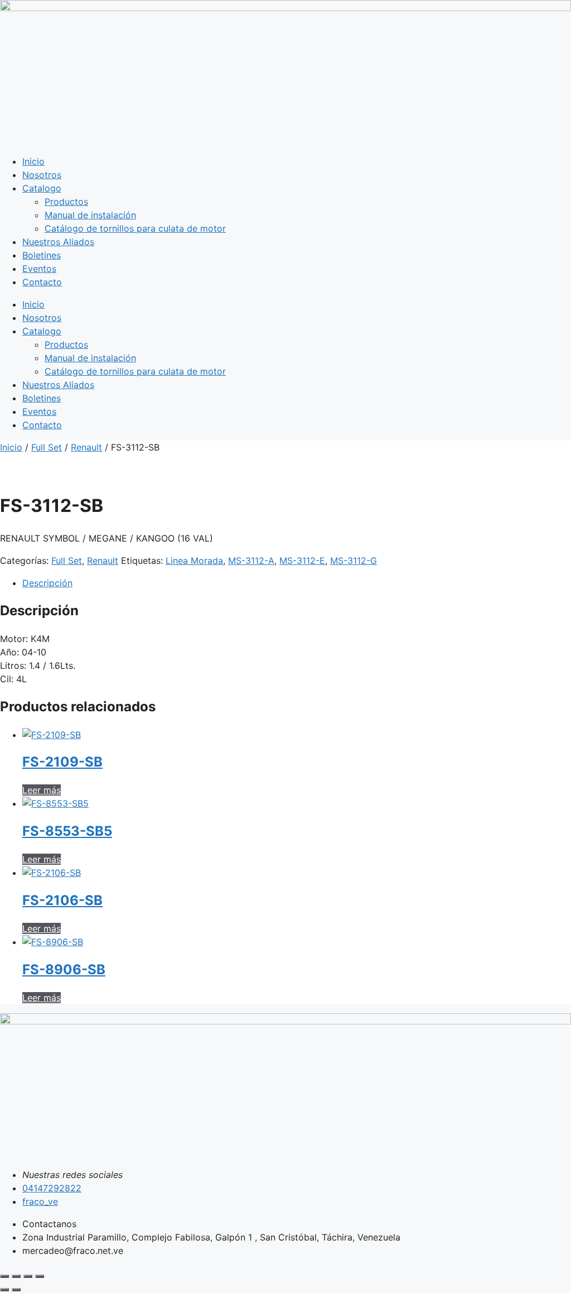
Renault (86, 447)
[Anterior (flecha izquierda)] (4, 1289)
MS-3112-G (353, 560)
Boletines (41, 255)
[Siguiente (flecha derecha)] (16, 1289)
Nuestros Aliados (58, 241)
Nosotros (41, 174)
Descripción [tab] (47, 582)
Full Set (46, 447)
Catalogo (41, 188)
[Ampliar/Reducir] (4, 1276)
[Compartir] (27, 1276)
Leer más (41, 790)
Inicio (33, 161)
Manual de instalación (90, 215)
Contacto (42, 282)
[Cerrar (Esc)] (39, 1276)
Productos (66, 201)
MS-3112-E (302, 560)
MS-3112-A (251, 560)
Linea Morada (194, 560)
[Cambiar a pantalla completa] (16, 1276)
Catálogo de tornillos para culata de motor (135, 228)
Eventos (39, 268)
